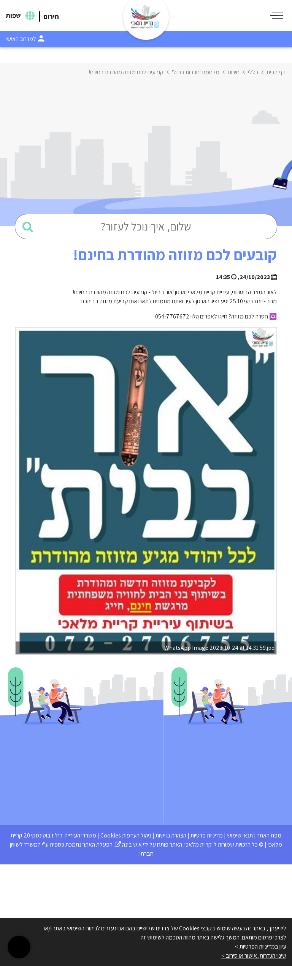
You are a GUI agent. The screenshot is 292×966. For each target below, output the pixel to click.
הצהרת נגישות (171, 835)
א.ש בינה (128, 844)
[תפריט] (276, 15)
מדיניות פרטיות (206, 835)
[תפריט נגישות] (19, 947)
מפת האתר (269, 835)
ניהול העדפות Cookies (125, 835)
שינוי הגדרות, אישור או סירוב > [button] (253, 956)
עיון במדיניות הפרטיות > (260, 946)
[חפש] (28, 226)
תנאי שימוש (240, 835)
